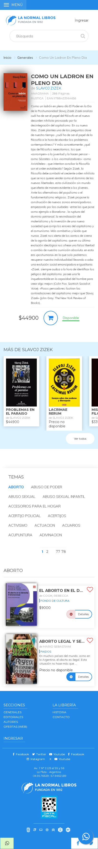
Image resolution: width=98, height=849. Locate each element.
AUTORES (11, 722)
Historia (59, 712)
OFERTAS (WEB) (15, 726)
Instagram (37, 759)
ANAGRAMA (40, 93)
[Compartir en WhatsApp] (7, 843)
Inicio (7, 57)
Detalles (83, 614)
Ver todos (80, 438)
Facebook (22, 754)
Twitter (40, 754)
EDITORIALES (13, 717)
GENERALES (12, 712)
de (53, 595)
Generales (25, 57)
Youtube (58, 754)
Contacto (61, 717)
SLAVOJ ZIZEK (48, 88)
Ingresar (81, 20)
